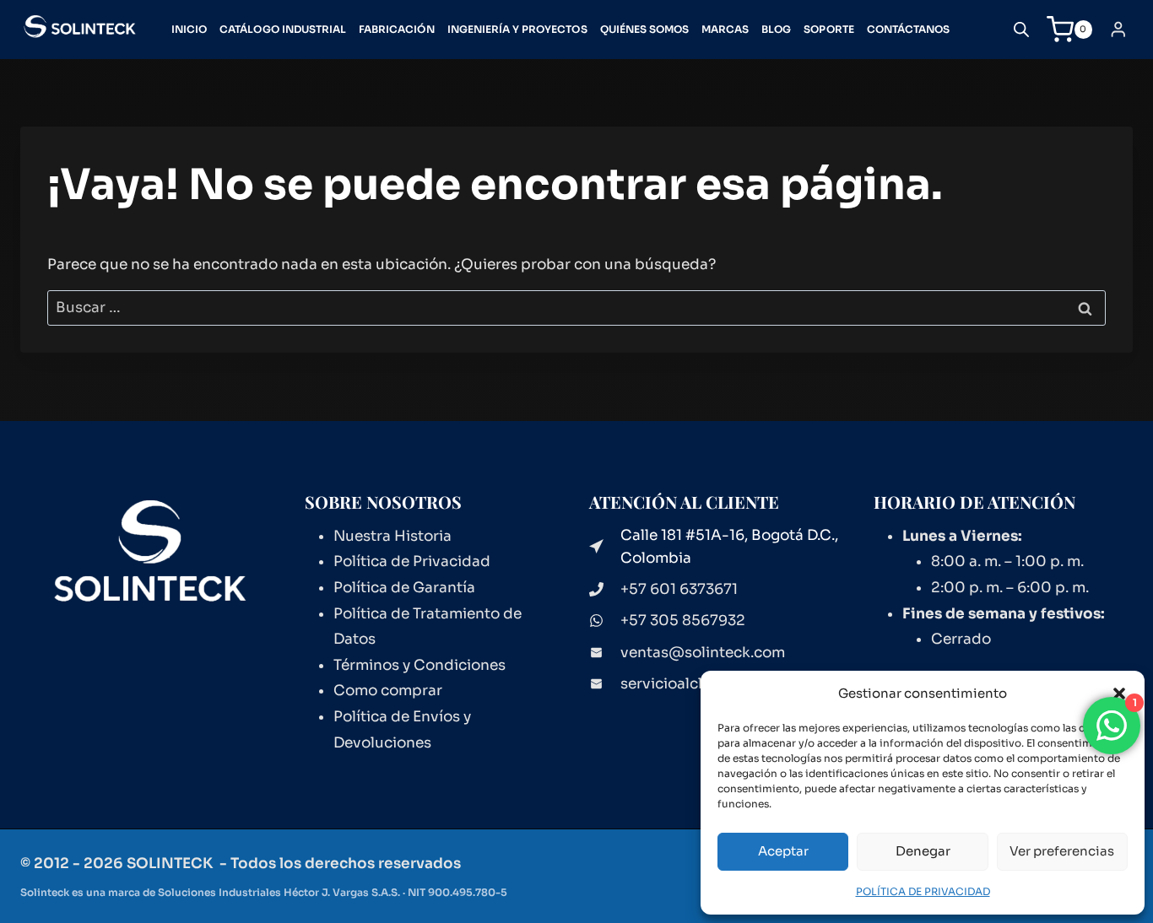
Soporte (828, 29)
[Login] (1118, 29)
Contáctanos (908, 29)
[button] (1119, 693)
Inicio (189, 29)
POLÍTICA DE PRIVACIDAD (923, 891)
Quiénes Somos (645, 29)
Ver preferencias (1062, 851)
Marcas (725, 29)
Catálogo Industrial (282, 29)
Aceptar (783, 851)
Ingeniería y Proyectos (517, 29)
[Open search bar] (1021, 29)
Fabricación (397, 29)
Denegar (923, 851)
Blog (776, 29)
